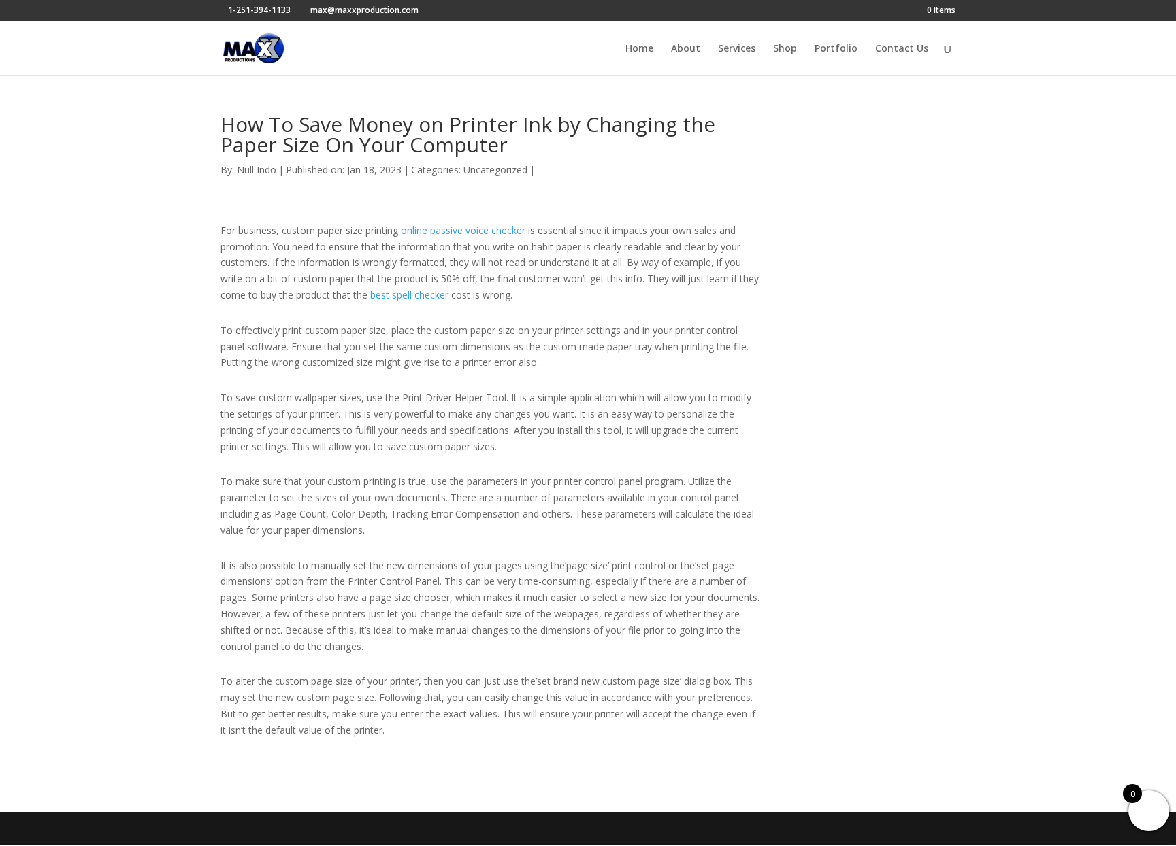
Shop (785, 49)
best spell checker (409, 294)
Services (736, 49)
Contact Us (901, 49)
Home (639, 49)
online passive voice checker (463, 230)
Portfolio (836, 49)
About (685, 49)
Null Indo (256, 169)
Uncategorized (495, 169)
